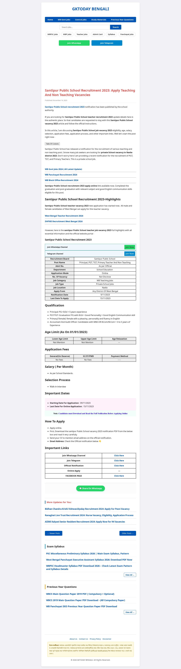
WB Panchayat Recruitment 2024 (61, 174)
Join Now (130, 247)
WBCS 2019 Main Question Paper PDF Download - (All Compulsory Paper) (85, 600)
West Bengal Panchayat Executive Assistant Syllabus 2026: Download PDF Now (89, 559)
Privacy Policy (95, 639)
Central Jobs (80, 19)
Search (116, 27)
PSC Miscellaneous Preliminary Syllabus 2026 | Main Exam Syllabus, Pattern (87, 553)
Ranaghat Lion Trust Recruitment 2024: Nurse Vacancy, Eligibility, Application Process (89, 515)
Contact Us (83, 639)
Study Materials (98, 19)
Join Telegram (106, 43)
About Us (73, 639)
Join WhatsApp (74, 43)
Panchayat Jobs (126, 34)
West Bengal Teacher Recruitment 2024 (64, 215)
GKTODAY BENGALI (90, 8)
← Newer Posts (53, 533)
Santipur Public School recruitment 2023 (64, 107)
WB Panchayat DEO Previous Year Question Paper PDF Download (81, 606)
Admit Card (98, 34)
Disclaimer (107, 639)
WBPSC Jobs (53, 34)
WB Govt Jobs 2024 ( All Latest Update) (63, 169)
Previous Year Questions (122, 19)
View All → (129, 575)
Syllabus (111, 34)
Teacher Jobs (82, 34)
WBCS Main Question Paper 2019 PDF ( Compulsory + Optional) (80, 593)
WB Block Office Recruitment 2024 (61, 180)
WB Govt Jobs (64, 19)
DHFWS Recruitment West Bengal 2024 (63, 221)
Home (50, 19)
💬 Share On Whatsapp (90, 488)
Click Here (119, 455)
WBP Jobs (67, 34)
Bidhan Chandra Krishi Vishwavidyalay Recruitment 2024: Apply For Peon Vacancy (87, 508)
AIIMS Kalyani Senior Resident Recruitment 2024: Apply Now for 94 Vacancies (85, 521)
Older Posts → (128, 533)
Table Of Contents (52, 144)
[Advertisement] (90, 68)
